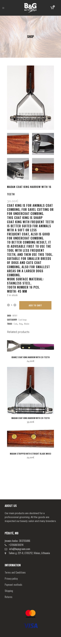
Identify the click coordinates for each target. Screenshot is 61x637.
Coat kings (22, 319)
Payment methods (13, 584)
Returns (8, 597)
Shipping (9, 590)
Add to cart (35, 305)
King (20, 323)
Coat (15, 323)
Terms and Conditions (15, 572)
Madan (26, 323)
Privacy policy (11, 578)
